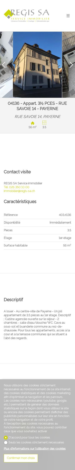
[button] (3, 65)
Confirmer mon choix (21, 458)
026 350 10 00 (16, 187)
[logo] (26, 15)
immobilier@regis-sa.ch (19, 191)
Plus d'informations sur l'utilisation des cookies (35, 448)
